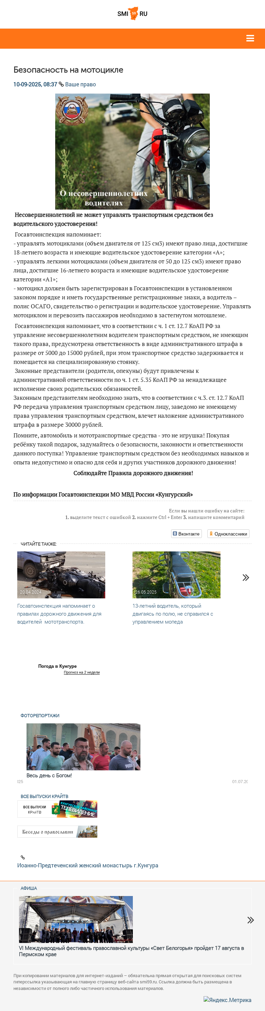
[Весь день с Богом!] (76, 746)
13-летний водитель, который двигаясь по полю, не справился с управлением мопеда (172, 613)
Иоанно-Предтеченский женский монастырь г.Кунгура (87, 865)
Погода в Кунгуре (57, 666)
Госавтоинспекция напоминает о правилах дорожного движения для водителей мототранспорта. (59, 613)
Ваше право (80, 84)
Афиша (29, 888)
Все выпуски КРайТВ (44, 796)
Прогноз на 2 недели (82, 672)
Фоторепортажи (40, 715)
